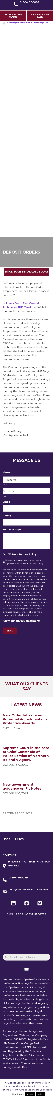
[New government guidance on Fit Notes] (26, 789)
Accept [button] (30, 1094)
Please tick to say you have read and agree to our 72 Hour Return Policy (24, 562)
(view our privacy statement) (21, 620)
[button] (39, 16)
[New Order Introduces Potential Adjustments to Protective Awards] (26, 722)
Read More (18, 1094)
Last (5, 496)
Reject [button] (41, 1094)
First (5, 484)
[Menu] (26, 232)
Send (10, 630)
